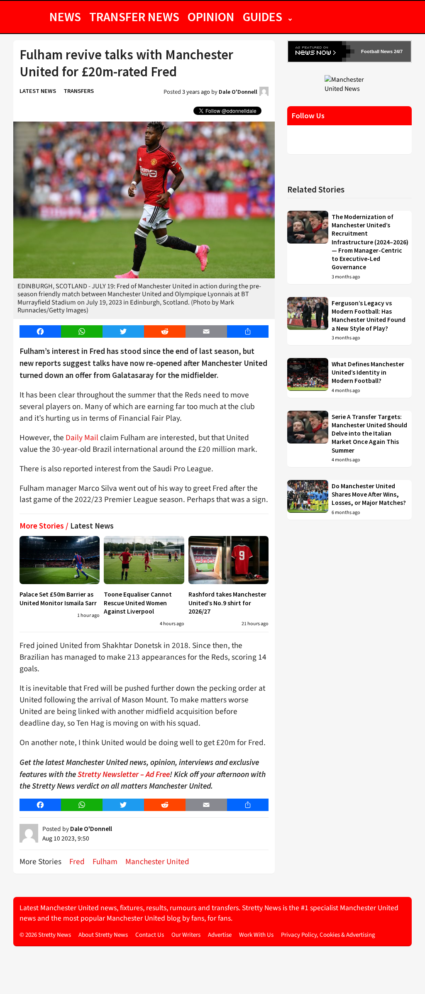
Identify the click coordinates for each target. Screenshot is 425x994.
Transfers (79, 91)
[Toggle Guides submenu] (290, 16)
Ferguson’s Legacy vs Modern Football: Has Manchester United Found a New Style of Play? (368, 315)
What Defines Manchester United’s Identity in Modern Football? (368, 372)
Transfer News (134, 16)
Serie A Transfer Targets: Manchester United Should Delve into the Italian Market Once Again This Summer (369, 433)
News (65, 16)
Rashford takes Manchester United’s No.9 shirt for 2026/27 (227, 602)
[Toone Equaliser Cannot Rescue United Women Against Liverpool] (144, 560)
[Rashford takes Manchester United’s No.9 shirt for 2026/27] (228, 560)
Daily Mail (82, 437)
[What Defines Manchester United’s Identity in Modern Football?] (307, 378)
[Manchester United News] (349, 83)
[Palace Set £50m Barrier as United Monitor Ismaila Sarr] (60, 560)
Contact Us (149, 935)
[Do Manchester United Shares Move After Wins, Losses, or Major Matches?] (307, 500)
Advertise (220, 935)
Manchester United (157, 861)
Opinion (211, 16)
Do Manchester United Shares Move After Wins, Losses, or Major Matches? (369, 494)
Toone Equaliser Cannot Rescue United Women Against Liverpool (138, 602)
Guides (262, 16)
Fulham (105, 861)
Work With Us (256, 935)
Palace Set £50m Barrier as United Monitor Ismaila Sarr (58, 598)
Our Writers (185, 935)
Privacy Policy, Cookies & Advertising (328, 935)
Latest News (38, 91)
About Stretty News (103, 935)
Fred (77, 861)
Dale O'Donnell (238, 91)
